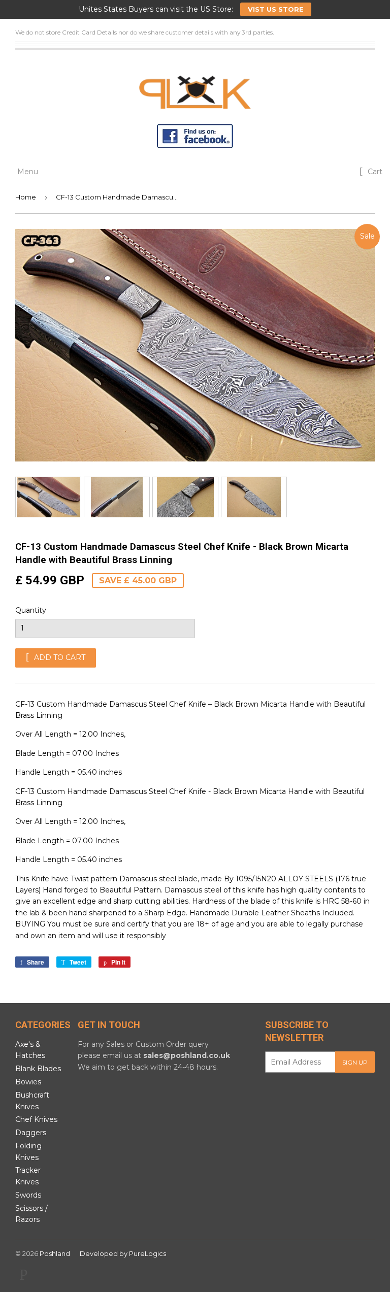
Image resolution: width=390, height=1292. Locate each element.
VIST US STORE (276, 9)
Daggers (30, 1132)
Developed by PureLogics (123, 1253)
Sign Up (355, 1062)
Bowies (28, 1081)
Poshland (55, 1253)
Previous (21, 497)
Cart (374, 171)
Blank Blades (38, 1068)
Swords (28, 1195)
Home (25, 197)
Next (368, 497)
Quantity (30, 610)
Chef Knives (36, 1119)
